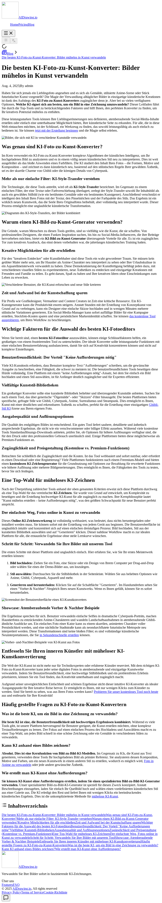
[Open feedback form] (6, 897)
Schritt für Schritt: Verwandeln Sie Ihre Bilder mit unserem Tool (72, 837)
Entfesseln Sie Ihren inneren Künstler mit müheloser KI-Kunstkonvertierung (90, 841)
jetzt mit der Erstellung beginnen (56, 130)
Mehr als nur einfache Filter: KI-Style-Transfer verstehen (54, 818)
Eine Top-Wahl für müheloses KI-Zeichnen (81, 834)
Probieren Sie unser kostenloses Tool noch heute (126, 691)
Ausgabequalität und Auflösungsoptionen (81, 830)
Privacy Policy (11, 892)
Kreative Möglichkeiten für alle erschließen (46, 822)
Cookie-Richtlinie (55, 892)
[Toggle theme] (6, 40)
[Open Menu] (8, 33)
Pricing (23, 24)
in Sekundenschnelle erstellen (59, 635)
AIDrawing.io (21, 888)
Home (14, 24)
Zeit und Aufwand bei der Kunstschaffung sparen (108, 822)
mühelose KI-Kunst (105, 796)
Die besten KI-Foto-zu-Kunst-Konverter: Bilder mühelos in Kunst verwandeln (54, 57)
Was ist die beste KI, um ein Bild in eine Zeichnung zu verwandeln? (113, 845)
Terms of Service (32, 892)
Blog (31, 24)
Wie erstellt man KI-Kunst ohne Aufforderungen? (88, 849)
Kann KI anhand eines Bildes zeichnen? (28, 849)
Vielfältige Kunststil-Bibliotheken (32, 830)
